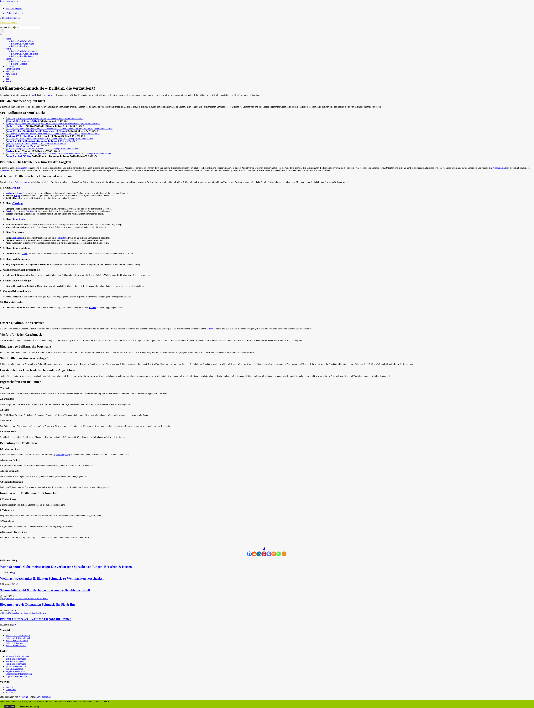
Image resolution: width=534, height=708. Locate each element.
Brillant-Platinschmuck (16, 643)
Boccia (9, 151)
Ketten (8, 49)
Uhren (24, 253)
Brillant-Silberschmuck (16, 645)
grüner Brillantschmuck (16, 666)
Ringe (8, 39)
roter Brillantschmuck (15, 661)
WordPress (23, 697)
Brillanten (211, 328)
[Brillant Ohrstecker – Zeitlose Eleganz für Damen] (23, 613)
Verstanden (9, 706)
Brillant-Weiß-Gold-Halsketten (24, 51)
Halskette (61, 238)
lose (7, 79)
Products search (7, 27)
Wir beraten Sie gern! (15, 13)
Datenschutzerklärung (29, 706)
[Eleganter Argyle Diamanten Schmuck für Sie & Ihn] (24, 598)
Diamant (63, 131)
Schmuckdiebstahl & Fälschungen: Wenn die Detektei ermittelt (45, 590)
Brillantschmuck (22, 182)
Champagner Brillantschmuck (19, 674)
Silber (30, 136)
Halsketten (4, 170)
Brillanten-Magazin (14, 8)
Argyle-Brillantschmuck (16, 671)
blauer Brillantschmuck (16, 664)
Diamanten (22, 168)
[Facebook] (249, 551)
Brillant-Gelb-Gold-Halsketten (24, 54)
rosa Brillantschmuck (15, 669)
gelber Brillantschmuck (16, 659)
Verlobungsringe (13, 69)
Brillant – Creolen (19, 64)
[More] (284, 551)
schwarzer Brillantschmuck (17, 656)
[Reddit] (254, 551)
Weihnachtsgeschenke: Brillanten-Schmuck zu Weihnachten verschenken (52, 578)
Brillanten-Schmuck (9, 22)
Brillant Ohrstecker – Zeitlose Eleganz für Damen (35, 619)
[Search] (2, 31)
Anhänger (10, 71)
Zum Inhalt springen (9, 1)
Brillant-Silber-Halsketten (22, 56)
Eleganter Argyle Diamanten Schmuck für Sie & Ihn (37, 604)
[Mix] (273, 551)
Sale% (8, 81)
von (32, 95)
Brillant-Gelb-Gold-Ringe (22, 44)
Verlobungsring (499, 168)
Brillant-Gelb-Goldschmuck (18, 635)
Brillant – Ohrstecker (20, 61)
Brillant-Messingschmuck (17, 640)
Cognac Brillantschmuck (16, 676)
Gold (29, 156)
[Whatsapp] (278, 551)
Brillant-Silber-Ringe (20, 46)
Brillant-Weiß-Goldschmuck (18, 638)
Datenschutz (11, 689)
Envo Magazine (44, 697)
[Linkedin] (259, 551)
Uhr (7, 76)
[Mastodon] (268, 551)
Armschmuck (11, 74)
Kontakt (9, 687)
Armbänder (19, 219)
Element (92, 307)
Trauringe (10, 66)
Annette (34, 146)
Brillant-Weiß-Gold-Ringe (22, 41)
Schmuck (48, 95)
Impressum (10, 692)
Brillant (35, 121)
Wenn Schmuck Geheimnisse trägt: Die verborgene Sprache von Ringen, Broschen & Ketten (66, 566)
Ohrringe (9, 59)
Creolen (9, 211)
